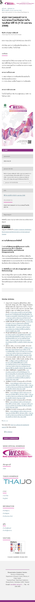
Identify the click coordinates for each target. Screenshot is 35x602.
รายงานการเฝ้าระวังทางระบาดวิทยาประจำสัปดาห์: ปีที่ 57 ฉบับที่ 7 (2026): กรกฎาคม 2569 (19, 319)
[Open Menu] (2, 2)
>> (7, 420)
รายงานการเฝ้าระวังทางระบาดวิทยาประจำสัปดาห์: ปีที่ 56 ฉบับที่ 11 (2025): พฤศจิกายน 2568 (18, 329)
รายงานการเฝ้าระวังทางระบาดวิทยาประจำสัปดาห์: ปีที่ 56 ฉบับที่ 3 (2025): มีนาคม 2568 (18, 367)
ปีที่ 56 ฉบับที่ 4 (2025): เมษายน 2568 (11, 10)
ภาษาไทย (5, 495)
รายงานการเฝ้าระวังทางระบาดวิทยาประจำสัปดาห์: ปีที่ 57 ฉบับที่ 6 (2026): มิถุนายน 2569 (19, 342)
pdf (6, 150)
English (5, 498)
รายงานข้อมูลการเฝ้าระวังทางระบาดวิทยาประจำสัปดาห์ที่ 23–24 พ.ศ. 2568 (18, 384)
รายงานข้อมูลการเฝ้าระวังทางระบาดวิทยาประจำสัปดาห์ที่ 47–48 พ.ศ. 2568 (18, 412)
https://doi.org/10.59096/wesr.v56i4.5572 (18, 40)
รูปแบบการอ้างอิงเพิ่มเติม (11, 182)
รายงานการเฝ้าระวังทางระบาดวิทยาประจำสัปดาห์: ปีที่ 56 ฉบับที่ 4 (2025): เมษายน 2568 (19, 354)
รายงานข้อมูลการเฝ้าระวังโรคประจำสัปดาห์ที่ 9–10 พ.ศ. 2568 (18, 403)
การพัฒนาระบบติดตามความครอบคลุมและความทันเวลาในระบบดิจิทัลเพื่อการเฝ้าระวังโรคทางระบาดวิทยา (19, 349)
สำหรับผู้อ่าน (6, 510)
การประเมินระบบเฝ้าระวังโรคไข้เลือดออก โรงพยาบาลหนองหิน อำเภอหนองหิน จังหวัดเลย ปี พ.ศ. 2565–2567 (19, 372)
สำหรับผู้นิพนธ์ (7, 528)
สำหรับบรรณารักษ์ (8, 516)
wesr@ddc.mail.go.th (16, 584)
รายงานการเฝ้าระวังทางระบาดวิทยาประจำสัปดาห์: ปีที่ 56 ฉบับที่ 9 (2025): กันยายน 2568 (19, 396)
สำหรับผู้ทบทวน (7, 530)
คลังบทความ (11, 8)
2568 (4, 468)
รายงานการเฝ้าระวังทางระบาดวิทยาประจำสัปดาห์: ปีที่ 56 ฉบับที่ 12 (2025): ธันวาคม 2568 (18, 377)
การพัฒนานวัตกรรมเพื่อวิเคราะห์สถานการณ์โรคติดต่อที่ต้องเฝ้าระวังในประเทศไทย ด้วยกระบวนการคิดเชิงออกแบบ (18, 362)
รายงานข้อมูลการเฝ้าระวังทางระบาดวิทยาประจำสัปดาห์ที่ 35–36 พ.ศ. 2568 (18, 393)
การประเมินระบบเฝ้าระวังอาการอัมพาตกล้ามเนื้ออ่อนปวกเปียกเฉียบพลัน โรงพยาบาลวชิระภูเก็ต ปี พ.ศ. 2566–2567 (19, 324)
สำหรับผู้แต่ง (6, 513)
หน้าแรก (4, 8)
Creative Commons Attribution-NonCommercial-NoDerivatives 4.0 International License (17, 232)
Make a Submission (11, 438)
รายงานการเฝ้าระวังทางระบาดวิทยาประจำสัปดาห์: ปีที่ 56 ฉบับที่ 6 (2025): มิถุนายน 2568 (19, 387)
